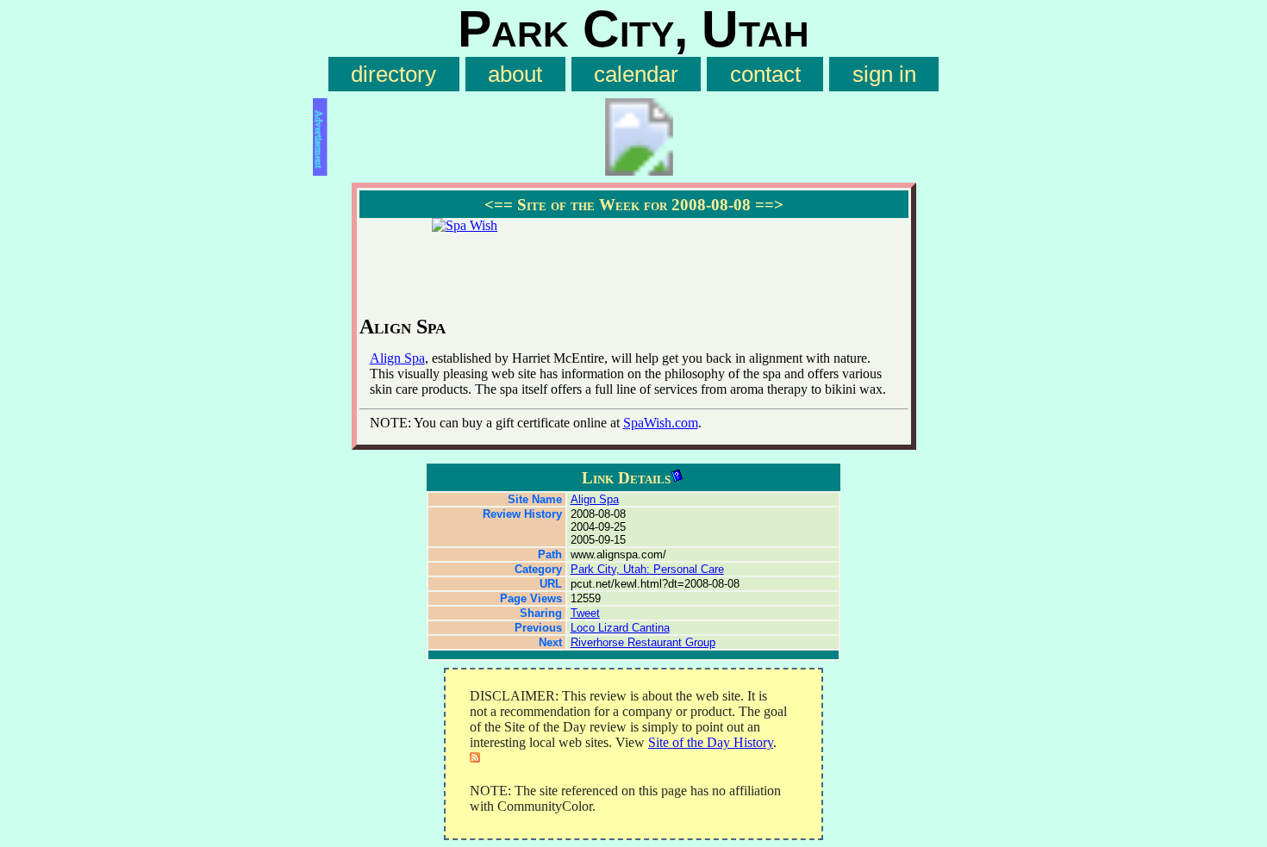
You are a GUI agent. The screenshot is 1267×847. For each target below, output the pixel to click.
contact (765, 74)
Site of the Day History (710, 742)
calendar (636, 74)
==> (769, 205)
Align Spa (397, 358)
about (515, 74)
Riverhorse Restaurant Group (643, 642)
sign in (884, 74)
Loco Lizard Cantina (620, 627)
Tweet (585, 613)
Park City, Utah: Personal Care (647, 569)
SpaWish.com (660, 422)
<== (498, 205)
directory (393, 74)
